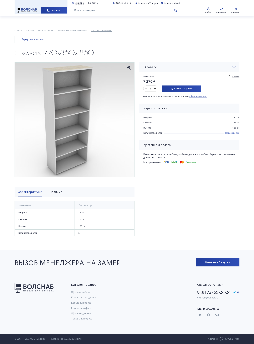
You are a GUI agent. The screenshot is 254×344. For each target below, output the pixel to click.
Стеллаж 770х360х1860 (101, 31)
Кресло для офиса (81, 302)
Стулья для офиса (81, 308)
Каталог (56, 10)
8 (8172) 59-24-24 (124, 3)
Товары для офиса (81, 318)
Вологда (235, 76)
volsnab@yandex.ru (198, 96)
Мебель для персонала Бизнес (72, 31)
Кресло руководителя (83, 297)
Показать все (232, 132)
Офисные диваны (81, 313)
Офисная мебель (46, 31)
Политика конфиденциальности (66, 338)
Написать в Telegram (147, 3)
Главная (18, 31)
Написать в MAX (171, 3)
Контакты (93, 3)
